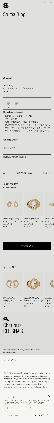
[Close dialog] (49, 396)
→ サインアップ (41, 415)
